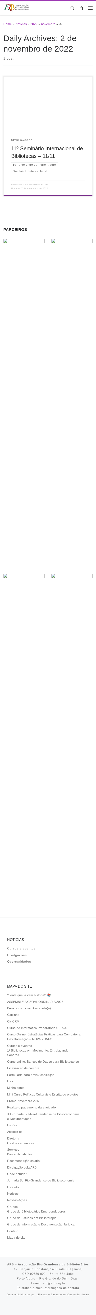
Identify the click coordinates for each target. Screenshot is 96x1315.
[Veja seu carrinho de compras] (81, 8)
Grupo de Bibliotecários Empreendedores (36, 1211)
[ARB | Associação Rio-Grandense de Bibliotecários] (16, 7)
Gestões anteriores (20, 1143)
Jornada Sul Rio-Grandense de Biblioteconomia (40, 1180)
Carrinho (13, 1014)
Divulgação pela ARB (22, 1167)
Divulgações (17, 955)
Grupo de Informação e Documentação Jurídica (41, 1224)
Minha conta (16, 1087)
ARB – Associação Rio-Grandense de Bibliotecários (48, 1264)
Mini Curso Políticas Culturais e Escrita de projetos (42, 1094)
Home (7, 24)
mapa (77, 1269)
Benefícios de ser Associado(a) (29, 1008)
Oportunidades (19, 961)
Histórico (13, 1125)
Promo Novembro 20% (23, 1101)
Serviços (13, 1149)
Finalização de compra (23, 1068)
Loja (10, 1081)
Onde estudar (17, 1174)
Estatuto (13, 1187)
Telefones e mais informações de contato (48, 1288)
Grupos (12, 1206)
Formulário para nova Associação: (31, 1075)
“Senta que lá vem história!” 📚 (29, 995)
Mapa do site (16, 1237)
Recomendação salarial (23, 1160)
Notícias (21, 24)
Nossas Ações (17, 1200)
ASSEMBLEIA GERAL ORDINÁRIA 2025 (35, 1001)
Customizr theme (78, 1294)
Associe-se (15, 1131)
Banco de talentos (20, 1154)
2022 (34, 24)
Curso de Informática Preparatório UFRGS (37, 1028)
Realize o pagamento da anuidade (31, 1107)
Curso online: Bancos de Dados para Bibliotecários (43, 1061)
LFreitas (42, 1294)
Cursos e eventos (21, 948)
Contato (12, 1231)
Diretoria (13, 1138)
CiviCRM (13, 1021)
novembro (48, 24)
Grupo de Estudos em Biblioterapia (31, 1218)
